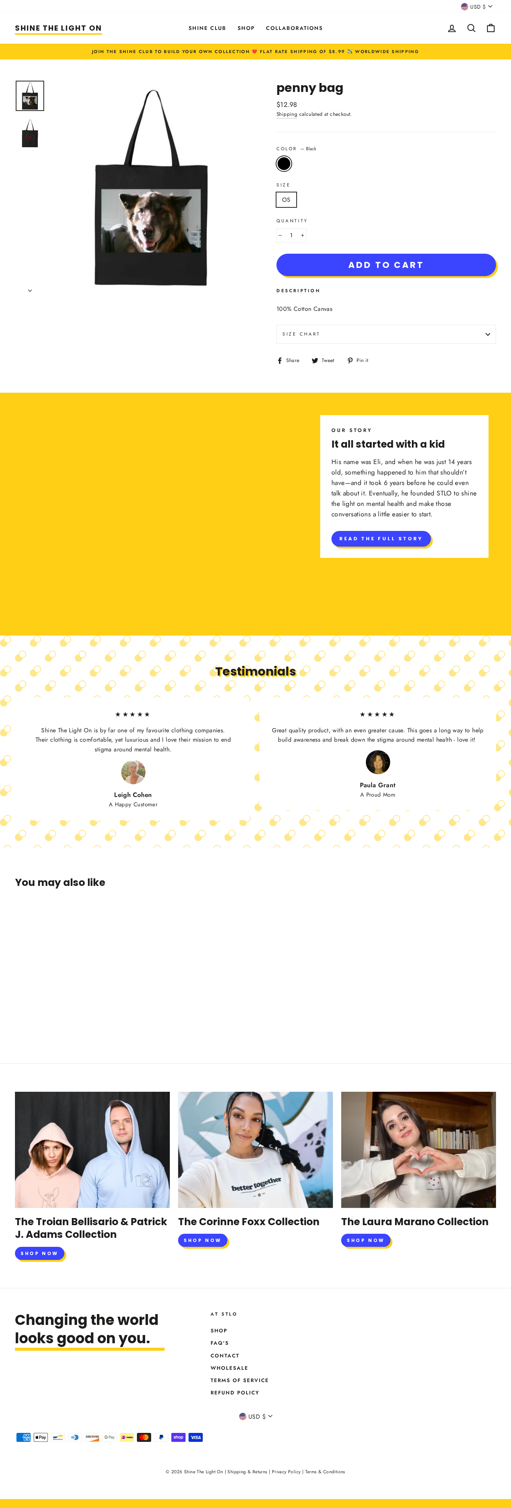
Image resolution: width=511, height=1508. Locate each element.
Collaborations (294, 28)
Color (296, 148)
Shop (246, 28)
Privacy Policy (286, 1471)
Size (283, 185)
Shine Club (207, 28)
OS (286, 199)
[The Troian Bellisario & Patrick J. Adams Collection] (92, 1150)
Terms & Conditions (325, 1471)
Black (283, 163)
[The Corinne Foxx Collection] (255, 1150)
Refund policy (235, 1392)
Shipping (286, 114)
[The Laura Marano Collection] (418, 1150)
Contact (225, 1355)
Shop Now (40, 1253)
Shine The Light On (58, 28)
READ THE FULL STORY (381, 538)
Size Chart (301, 334)
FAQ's (220, 1343)
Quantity (292, 220)
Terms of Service (240, 1380)
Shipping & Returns (247, 1471)
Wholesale (229, 1368)
